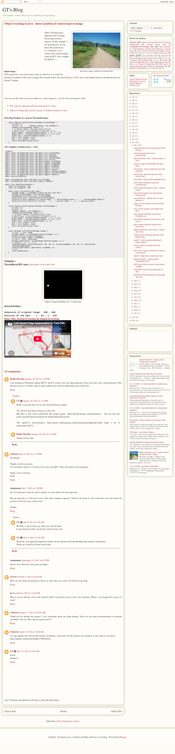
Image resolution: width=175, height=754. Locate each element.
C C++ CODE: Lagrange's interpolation (144, 466)
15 (133, 129)
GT (18, 400)
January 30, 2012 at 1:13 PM (35, 400)
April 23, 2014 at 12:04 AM (32, 631)
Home (63, 711)
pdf (134, 64)
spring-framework (136, 66)
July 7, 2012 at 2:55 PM (32, 488)
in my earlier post (47, 264)
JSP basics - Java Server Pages (142, 432)
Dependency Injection (163, 49)
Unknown (14, 453)
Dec (136, 145)
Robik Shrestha (17, 378)
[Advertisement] (24, 47)
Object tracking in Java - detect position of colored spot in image (154, 453)
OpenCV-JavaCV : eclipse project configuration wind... (146, 260)
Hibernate (153, 51)
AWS (159, 42)
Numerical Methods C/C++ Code (142, 62)
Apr (135, 303)
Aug (136, 290)
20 (133, 113)
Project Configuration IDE (148, 64)
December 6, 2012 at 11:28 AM (26, 593)
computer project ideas (156, 44)
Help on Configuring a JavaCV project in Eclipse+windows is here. (39, 110)
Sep (136, 287)
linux (163, 58)
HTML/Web (141, 53)
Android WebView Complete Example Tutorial (147, 442)
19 (133, 116)
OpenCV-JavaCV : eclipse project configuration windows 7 (151, 361)
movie (154, 60)
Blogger (122, 736)
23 (133, 107)
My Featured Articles (161, 75)
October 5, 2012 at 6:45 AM (30, 576)
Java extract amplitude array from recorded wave (146, 184)
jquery (132, 58)
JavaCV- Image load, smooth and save (148, 256)
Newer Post (10, 711)
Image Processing (160, 53)
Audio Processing (148, 42)
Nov (136, 281)
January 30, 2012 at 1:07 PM (37, 378)
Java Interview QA (149, 56)
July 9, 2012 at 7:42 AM (33, 537)
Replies (16, 395)
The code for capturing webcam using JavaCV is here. (33, 105)
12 (133, 139)
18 (133, 120)
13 (133, 136)
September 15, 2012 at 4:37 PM (35, 560)
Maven (134, 60)
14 (133, 133)
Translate (137, 31)
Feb (136, 310)
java (132, 55)
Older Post (116, 711)
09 (133, 320)
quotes (165, 64)
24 (133, 103)
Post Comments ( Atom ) (69, 721)
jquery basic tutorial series (148, 58)
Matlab (169, 58)
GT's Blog (12, 9)
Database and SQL (144, 49)
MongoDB (145, 60)
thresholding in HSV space (72, 77)
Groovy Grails (142, 51)
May (136, 300)
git (133, 51)
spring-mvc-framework (155, 66)
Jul (135, 294)
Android (133, 42)
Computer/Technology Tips (142, 47)
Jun (135, 297)
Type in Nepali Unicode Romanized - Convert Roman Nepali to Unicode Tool (138, 82)
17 (133, 123)
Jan (135, 313)
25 (133, 100)
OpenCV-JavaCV (164, 62)
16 (133, 126)
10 (133, 317)
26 (133, 97)
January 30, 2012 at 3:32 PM (44, 434)
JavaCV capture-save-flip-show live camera (146, 374)
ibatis (148, 53)
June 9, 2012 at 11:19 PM (31, 453)
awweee (13, 576)
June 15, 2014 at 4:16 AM (28, 651)
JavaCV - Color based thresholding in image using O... (148, 241)
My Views (164, 60)
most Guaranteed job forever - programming (145, 154)
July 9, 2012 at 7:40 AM (33, 522)
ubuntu (147, 68)
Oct (135, 284)
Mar (136, 307)
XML (160, 68)
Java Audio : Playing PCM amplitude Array (149, 179)
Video (154, 68)
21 (133, 110)
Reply (12, 389)
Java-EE (164, 56)
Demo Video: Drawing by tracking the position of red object (32, 318)
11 (133, 142)
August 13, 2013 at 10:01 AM (32, 612)
